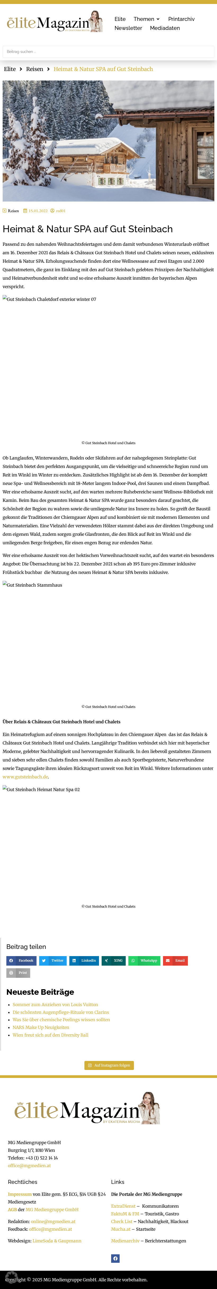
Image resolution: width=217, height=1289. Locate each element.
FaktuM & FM (125, 1213)
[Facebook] (115, 1258)
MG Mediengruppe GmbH (52, 1209)
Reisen (34, 69)
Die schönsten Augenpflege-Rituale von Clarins (61, 1012)
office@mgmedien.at (29, 1165)
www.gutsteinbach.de (25, 776)
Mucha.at (120, 1229)
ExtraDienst (123, 1206)
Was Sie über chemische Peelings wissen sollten (61, 1019)
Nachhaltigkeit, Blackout (160, 1221)
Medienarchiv (125, 1240)
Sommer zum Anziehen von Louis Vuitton (55, 1004)
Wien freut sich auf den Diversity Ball (50, 1035)
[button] (147, 19)
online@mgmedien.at (53, 1221)
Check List (121, 1221)
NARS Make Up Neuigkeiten (41, 1027)
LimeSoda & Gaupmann (57, 1240)
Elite (10, 69)
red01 (61, 210)
